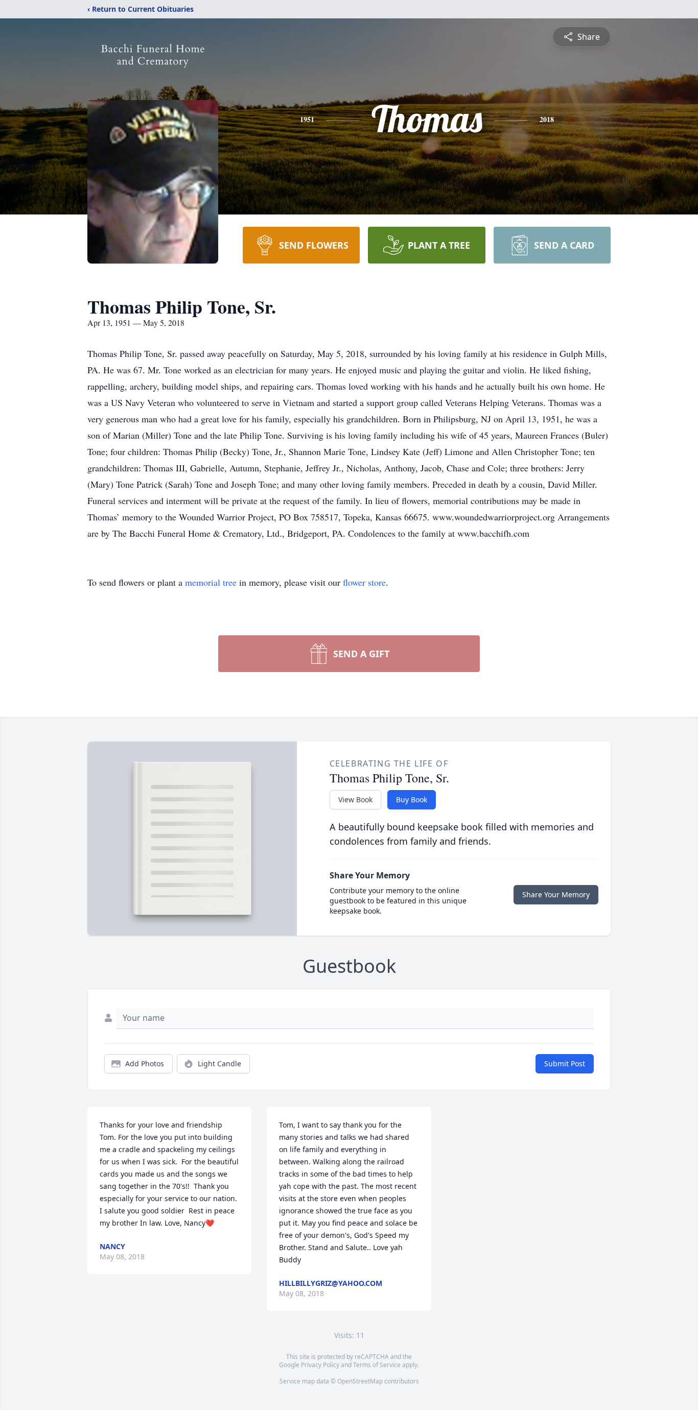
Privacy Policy (320, 1364)
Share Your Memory (556, 894)
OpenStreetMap (360, 1381)
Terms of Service (377, 1364)
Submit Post (564, 1063)
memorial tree (211, 582)
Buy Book (411, 799)
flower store (364, 582)
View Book (355, 799)
